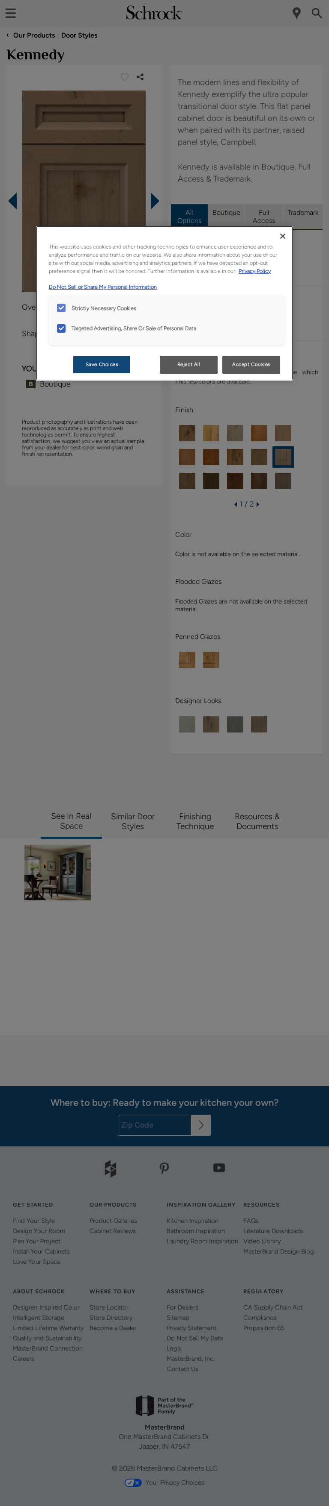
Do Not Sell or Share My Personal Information (103, 287)
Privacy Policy (255, 271)
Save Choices (102, 364)
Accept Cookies (251, 364)
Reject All (188, 364)
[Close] (282, 236)
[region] (164, 303)
